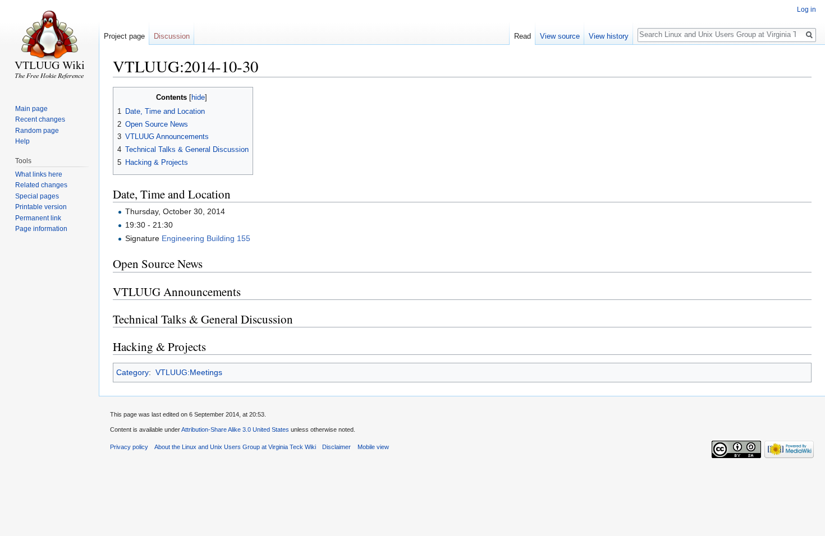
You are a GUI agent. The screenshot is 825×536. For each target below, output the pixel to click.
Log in (806, 9)
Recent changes (40, 119)
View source (560, 36)
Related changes (41, 185)
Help (22, 141)
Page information (41, 229)
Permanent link (38, 218)
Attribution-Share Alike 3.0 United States (235, 429)
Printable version (41, 207)
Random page (37, 131)
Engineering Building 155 (206, 238)
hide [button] (198, 97)
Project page (124, 36)
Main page (31, 109)
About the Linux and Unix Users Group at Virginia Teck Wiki (235, 446)
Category (132, 372)
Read (522, 36)
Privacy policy (129, 446)
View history (609, 36)
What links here (38, 174)
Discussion (172, 36)
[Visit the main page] (49, 45)
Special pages (37, 196)
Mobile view (373, 446)
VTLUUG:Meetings (188, 372)
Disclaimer (336, 446)
